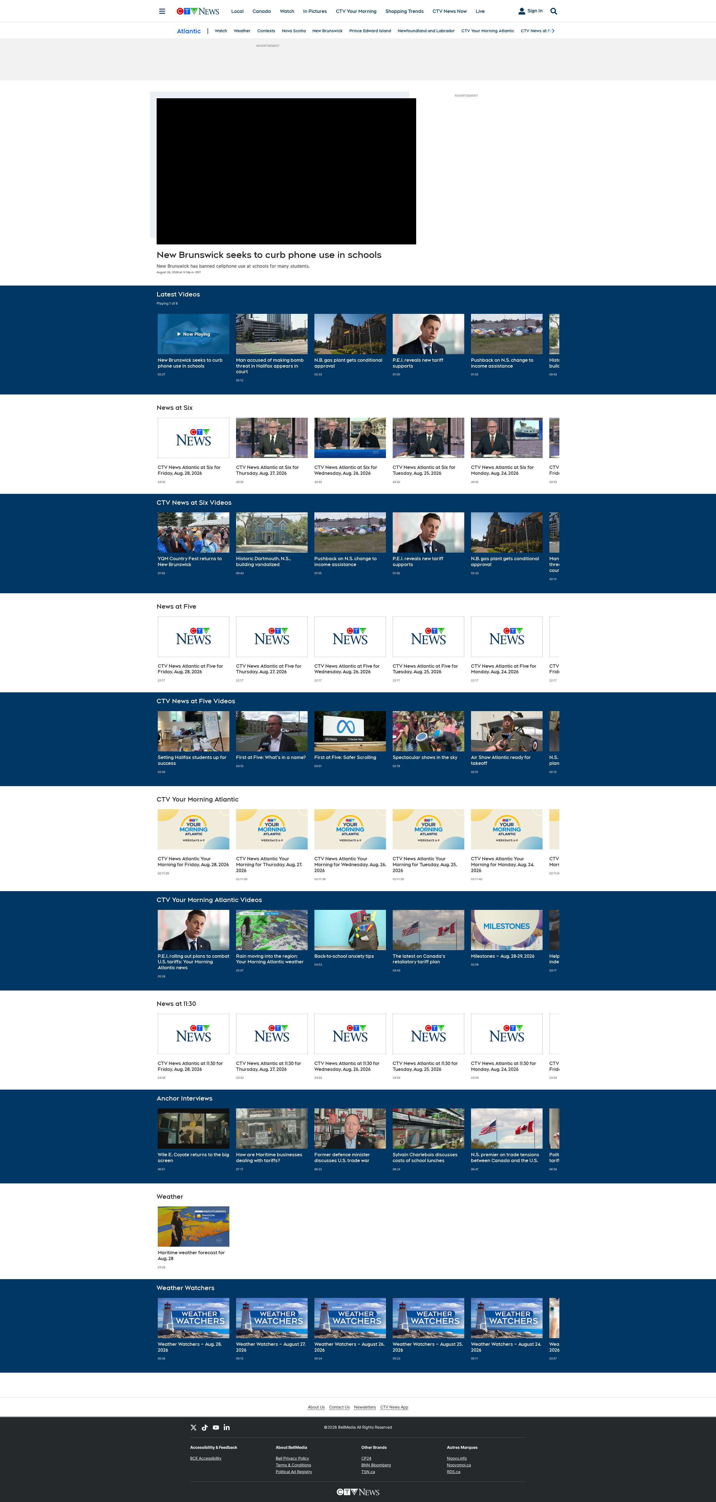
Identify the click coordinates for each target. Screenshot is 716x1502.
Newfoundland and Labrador (426, 31)
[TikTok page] (204, 1427)
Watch (287, 11)
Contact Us (339, 1407)
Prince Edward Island (370, 31)
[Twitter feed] (193, 1427)
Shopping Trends (404, 11)
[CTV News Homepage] (198, 11)
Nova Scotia (294, 31)
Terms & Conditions (293, 1465)
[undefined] (193, 345)
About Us (316, 1407)
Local (237, 11)
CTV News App (394, 1407)
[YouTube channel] (216, 1427)
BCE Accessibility (206, 1458)
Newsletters (365, 1407)
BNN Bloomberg (376, 1465)
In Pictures (315, 11)
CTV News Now (450, 11)
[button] (548, 348)
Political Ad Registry (294, 1471)
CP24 (366, 1458)
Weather (242, 31)
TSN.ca (368, 1471)
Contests (266, 31)
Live (480, 11)
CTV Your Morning (356, 11)
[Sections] (162, 11)
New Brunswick (327, 31)
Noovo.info (457, 1458)
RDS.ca (453, 1471)
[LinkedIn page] (227, 1427)
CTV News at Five (538, 31)
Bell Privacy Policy (292, 1458)
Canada (262, 11)
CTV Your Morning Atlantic (487, 31)
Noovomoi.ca (459, 1465)
